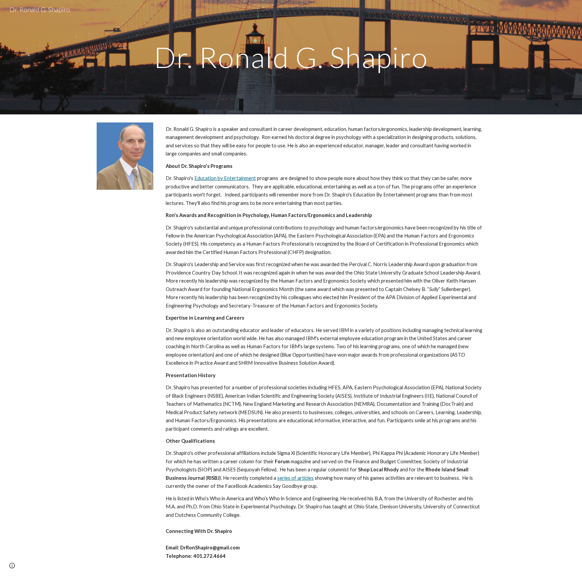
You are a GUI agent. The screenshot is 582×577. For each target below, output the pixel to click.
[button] (12, 565)
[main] (291, 57)
